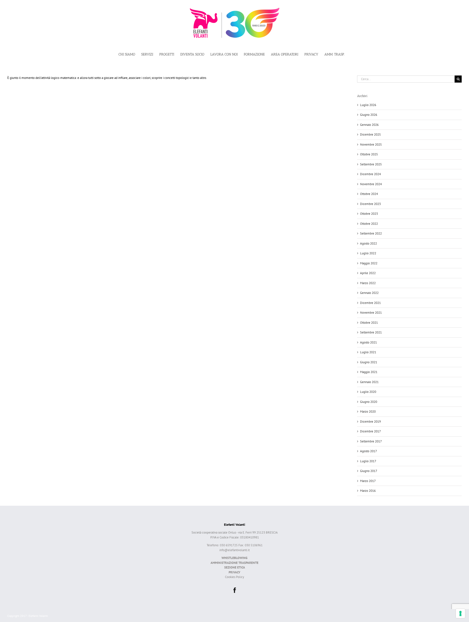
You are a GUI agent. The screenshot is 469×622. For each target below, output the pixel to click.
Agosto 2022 (368, 243)
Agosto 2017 (368, 451)
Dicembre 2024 (370, 174)
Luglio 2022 (368, 253)
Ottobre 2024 (369, 194)
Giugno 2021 (368, 362)
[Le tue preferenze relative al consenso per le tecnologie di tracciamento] (460, 613)
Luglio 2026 (368, 105)
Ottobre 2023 (369, 214)
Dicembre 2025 (370, 134)
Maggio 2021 (368, 372)
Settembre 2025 (371, 164)
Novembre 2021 (371, 313)
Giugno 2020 (368, 402)
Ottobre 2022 (369, 224)
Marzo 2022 (368, 283)
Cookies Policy (234, 577)
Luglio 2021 (368, 352)
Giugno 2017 (368, 471)
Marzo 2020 (368, 411)
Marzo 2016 (368, 491)
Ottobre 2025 (369, 154)
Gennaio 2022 (369, 293)
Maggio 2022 (368, 263)
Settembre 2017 (371, 441)
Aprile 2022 (368, 273)
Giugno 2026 (368, 115)
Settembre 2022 (371, 233)
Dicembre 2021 (370, 303)
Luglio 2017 (368, 461)
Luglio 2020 (368, 392)
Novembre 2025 (371, 144)
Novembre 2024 (371, 184)
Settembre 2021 (371, 332)
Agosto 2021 (368, 342)
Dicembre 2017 (370, 431)
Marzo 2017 (368, 481)
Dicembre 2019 (370, 421)
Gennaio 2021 (369, 382)
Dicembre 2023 (370, 204)
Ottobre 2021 (369, 323)
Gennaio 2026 (369, 125)
